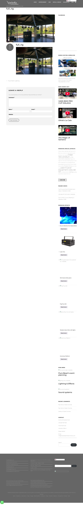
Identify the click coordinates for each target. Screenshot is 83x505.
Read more (64, 229)
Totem (75, 166)
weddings (71, 172)
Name (10, 109)
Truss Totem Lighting (13, 80)
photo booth (65, 164)
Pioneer (69, 164)
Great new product (65, 156)
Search (60, 442)
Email (33, 109)
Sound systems (65, 392)
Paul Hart (60, 404)
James (59, 411)
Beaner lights (64, 151)
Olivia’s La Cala (65, 120)
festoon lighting (65, 155)
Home (35, 2)
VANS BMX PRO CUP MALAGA (65, 102)
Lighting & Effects (66, 384)
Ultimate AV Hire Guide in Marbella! (66, 194)
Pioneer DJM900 (61, 166)
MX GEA (73, 162)
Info (72, 2)
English (57, 459)
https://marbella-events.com (11, 462)
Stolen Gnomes (68, 404)
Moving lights (69, 162)
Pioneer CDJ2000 (73, 164)
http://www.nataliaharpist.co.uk (12, 464)
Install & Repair (57, 2)
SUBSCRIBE (62, 180)
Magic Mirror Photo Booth (62, 160)
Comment (12, 97)
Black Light (68, 151)
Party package (60, 164)
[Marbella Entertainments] (12, 4)
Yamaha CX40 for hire (66, 173)
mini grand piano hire (63, 162)
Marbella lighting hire (70, 160)
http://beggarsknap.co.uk (11, 469)
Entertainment (42, 2)
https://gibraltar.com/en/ (64, 81)
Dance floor (72, 151)
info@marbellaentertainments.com (66, 435)
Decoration (66, 2)
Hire (49, 2)
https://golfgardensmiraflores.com (12, 471)
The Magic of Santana (64, 139)
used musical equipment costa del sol (67, 170)
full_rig (10, 8)
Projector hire (67, 166)
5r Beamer (60, 151)
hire (70, 157)
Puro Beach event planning (66, 374)
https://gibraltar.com (10, 466)
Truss (59, 168)
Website (11, 114)
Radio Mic (72, 166)
